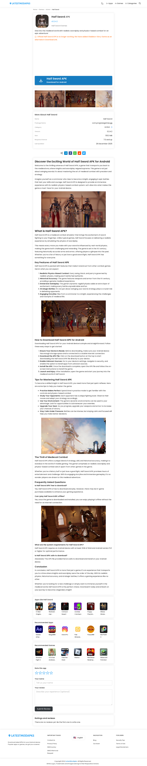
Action (48, 9)
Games (120, 3)
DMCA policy (51, 747)
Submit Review (43, 709)
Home (35, 9)
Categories (132, 3)
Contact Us (51, 740)
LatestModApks (71, 761)
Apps (110, 3)
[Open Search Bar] (140, 3)
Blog (94, 740)
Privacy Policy (52, 744)
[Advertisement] (73, 59)
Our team (96, 744)
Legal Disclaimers (122, 747)
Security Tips (120, 740)
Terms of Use (120, 744)
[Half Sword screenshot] (50, 98)
